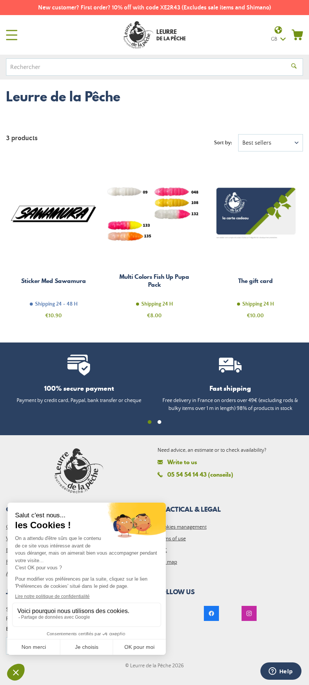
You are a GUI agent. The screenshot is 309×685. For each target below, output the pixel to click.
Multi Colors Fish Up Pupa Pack (154, 247)
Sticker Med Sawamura (53, 247)
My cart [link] (297, 34)
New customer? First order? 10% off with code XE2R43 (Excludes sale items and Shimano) (154, 7)
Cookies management (182, 527)
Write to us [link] (182, 462)
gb (274, 39)
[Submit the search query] (294, 67)
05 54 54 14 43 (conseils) (200, 474)
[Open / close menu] (11, 35)
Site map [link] (167, 562)
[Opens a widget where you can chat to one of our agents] (280, 671)
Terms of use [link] (172, 539)
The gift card (255, 247)
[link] (211, 613)
